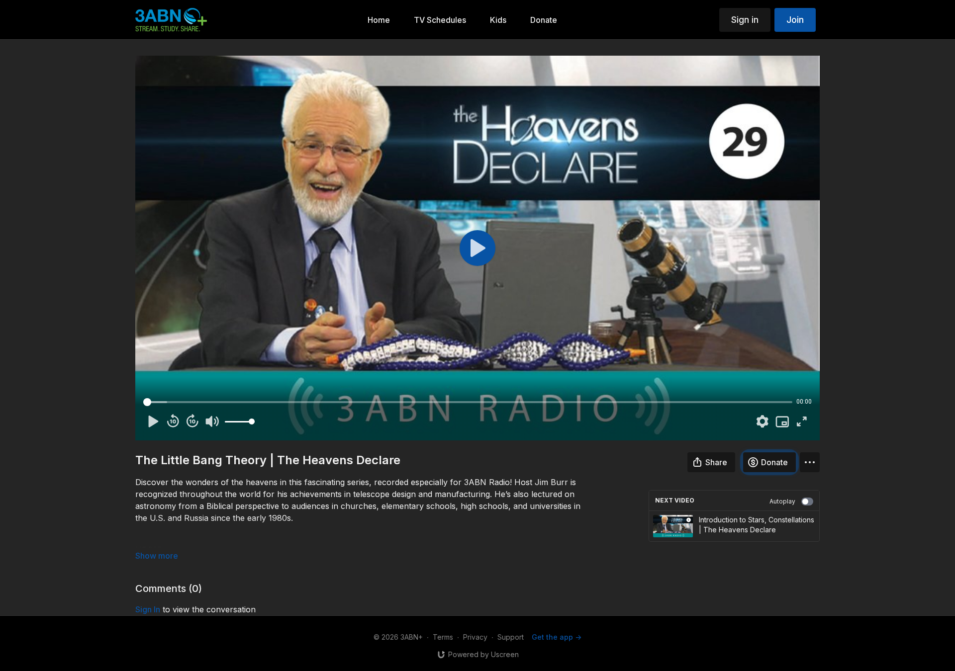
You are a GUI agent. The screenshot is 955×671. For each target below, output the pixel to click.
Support (510, 637)
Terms (443, 637)
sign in (147, 609)
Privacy (475, 637)
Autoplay (782, 501)
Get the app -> (556, 637)
